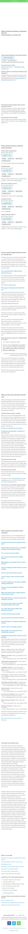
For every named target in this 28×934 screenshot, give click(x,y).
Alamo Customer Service (7, 900)
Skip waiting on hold (19, 67)
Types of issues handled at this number (11, 873)
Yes (16, 915)
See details (21, 163)
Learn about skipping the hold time (9, 303)
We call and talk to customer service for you (12, 862)
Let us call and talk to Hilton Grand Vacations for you (11, 272)
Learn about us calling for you (8, 285)
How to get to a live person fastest (9, 869)
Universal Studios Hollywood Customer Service (12, 902)
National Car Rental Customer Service (10, 905)
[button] (26, 1)
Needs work (21, 915)
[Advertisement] (14, 92)
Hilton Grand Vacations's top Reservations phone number (13, 858)
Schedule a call (4, 68)
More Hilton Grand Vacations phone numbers (12, 866)
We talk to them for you (7, 67)
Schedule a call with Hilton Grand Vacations (12, 428)
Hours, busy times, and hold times (9, 871)
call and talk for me (17, 478)
